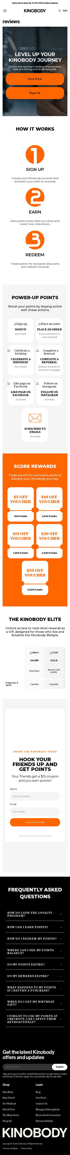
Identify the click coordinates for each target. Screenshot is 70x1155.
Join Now (35, 79)
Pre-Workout (9, 1103)
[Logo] (35, 1132)
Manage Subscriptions (48, 1109)
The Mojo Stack (11, 1115)
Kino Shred (8, 1097)
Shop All (7, 1121)
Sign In (35, 93)
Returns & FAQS (44, 1121)
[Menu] (4, 10)
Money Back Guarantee (48, 1115)
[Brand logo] (35, 10)
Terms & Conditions (10, 1148)
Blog (38, 1092)
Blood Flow (9, 1109)
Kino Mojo (8, 1092)
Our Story (41, 1097)
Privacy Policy (26, 1148)
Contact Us (41, 1103)
